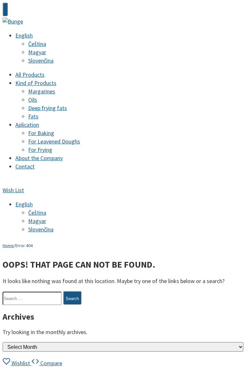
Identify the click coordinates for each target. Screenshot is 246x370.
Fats (33, 116)
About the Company (39, 158)
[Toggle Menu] (5, 9)
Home (8, 245)
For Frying (40, 149)
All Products (30, 74)
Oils (32, 99)
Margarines (41, 91)
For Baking (41, 133)
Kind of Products (35, 83)
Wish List (13, 190)
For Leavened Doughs (54, 141)
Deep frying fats (47, 108)
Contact (25, 166)
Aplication (27, 124)
